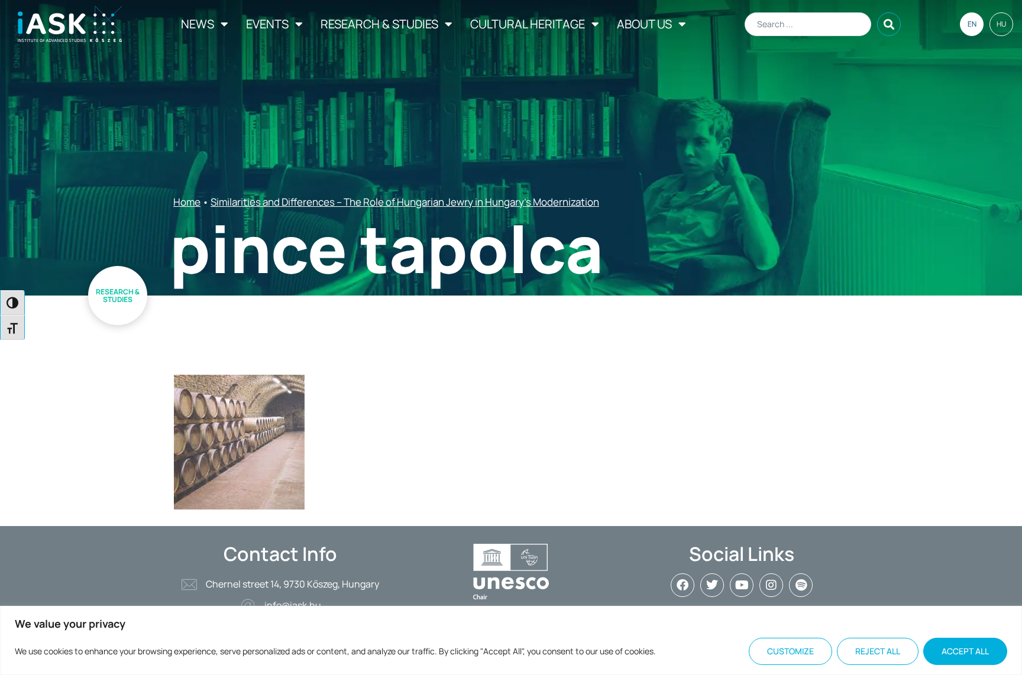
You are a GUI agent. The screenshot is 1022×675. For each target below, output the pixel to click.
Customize (790, 651)
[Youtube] (741, 585)
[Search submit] (889, 24)
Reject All (877, 651)
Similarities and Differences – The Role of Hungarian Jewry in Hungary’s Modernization (405, 202)
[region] (511, 640)
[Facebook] (682, 585)
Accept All (965, 651)
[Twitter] (712, 585)
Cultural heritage (527, 24)
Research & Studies (379, 24)
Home (186, 202)
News (197, 24)
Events (267, 24)
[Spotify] (801, 585)
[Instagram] (771, 585)
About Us (644, 24)
